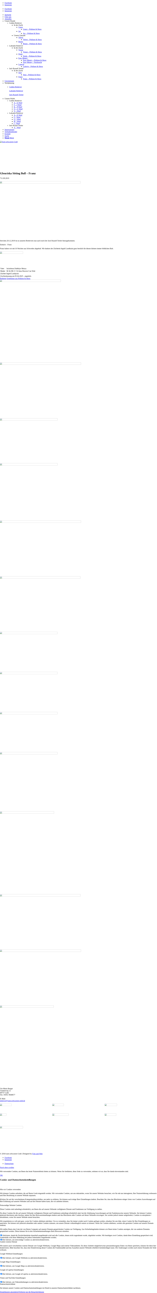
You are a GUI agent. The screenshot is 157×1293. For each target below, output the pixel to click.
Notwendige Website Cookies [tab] (11, 1205)
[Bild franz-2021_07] (78, 439)
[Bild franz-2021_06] (78, 491)
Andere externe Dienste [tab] (8, 1242)
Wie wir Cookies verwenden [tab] (10, 1189)
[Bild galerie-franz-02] (78, 320)
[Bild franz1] (78, 851)
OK (1, 1175)
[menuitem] (81, 9)
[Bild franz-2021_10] (78, 691)
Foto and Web (37, 1154)
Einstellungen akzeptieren (9, 1292)
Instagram (8, 11)
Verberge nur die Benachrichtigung (31, 1292)
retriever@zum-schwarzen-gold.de (12, 1101)
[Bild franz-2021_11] (78, 651)
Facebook (8, 9)
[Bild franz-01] (78, 603)
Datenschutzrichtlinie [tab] (7, 1284)
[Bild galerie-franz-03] (78, 389)
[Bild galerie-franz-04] (78, 547)
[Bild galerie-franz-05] (78, 977)
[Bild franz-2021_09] (78, 731)
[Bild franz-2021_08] (78, 781)
